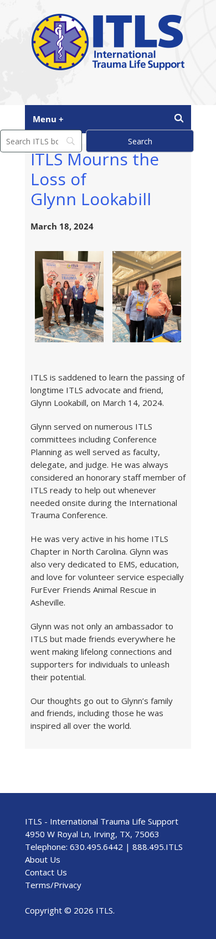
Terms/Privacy (53, 884)
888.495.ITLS (157, 846)
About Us (42, 859)
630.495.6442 (96, 846)
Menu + (48, 118)
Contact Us (46, 872)
